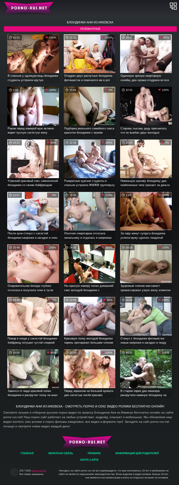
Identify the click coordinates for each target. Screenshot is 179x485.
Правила (94, 453)
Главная (28, 7)
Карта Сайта (89, 459)
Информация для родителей (137, 453)
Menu (173, 6)
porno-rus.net (38, 470)
